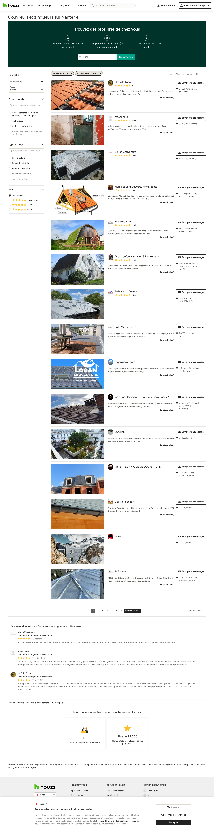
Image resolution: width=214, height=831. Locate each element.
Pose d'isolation (19, 158)
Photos (27, 5)
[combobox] (113, 5)
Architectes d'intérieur (22, 126)
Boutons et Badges (115, 791)
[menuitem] (28, 5)
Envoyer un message (193, 82)
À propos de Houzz (79, 791)
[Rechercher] (93, 5)
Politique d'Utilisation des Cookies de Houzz (116, 821)
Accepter (174, 822)
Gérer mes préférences (173, 814)
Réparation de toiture (21, 163)
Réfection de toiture (21, 168)
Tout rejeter (173, 807)
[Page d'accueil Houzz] (11, 5)
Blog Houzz (153, 791)
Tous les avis (18, 195)
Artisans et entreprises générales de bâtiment (27, 133)
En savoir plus (57, 703)
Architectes (17, 121)
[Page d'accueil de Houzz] (45, 786)
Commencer (126, 57)
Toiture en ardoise (20, 179)
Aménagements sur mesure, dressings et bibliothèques (25, 114)
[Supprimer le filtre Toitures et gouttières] (100, 73)
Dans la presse (77, 795)
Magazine (65, 5)
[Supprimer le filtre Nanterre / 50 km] (71, 73)
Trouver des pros (45, 5)
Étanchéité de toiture (21, 173)
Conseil (80, 5)
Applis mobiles (113, 795)
